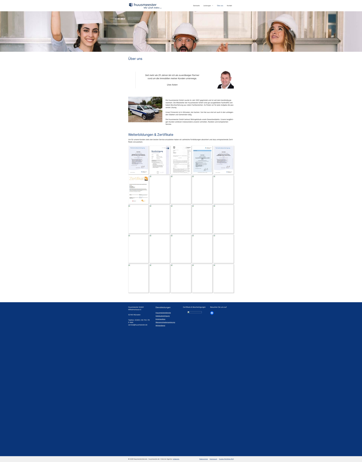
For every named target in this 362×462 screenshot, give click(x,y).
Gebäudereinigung (163, 316)
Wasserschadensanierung (165, 322)
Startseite (196, 5)
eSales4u (176, 459)
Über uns (220, 5)
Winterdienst (160, 326)
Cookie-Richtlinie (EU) (226, 459)
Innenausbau (160, 319)
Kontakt (229, 5)
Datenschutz (203, 459)
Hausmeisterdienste (163, 313)
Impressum (213, 459)
